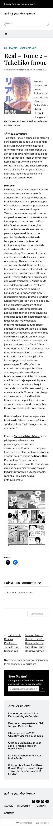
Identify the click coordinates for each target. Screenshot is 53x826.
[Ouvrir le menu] (6, 34)
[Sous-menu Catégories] (31, 805)
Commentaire (36, 613)
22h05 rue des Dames (19, 14)
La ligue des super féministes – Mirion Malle (25, 757)
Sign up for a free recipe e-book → (20, 4)
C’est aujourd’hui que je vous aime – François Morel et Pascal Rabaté (24, 746)
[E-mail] (47, 801)
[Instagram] (38, 801)
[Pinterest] (33, 801)
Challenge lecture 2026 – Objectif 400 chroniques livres (25, 734)
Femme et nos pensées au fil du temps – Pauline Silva (26, 725)
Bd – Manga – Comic (15, 48)
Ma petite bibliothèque (27, 436)
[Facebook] (42, 801)
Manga (32, 48)
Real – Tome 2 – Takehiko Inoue (26, 59)
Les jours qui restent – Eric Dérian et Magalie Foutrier (23, 715)
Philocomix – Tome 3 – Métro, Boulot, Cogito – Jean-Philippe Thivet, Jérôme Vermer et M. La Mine (25, 769)
